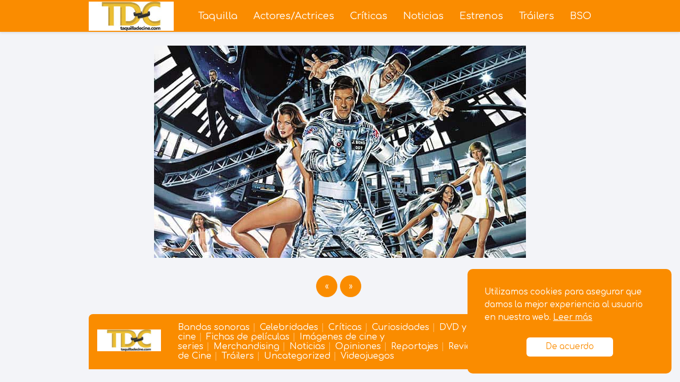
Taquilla (217, 16)
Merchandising (246, 346)
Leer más (572, 317)
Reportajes (414, 346)
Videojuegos (367, 356)
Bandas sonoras (214, 327)
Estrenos (481, 16)
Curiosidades (400, 327)
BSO (580, 16)
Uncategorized (297, 356)
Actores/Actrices (293, 16)
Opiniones (358, 346)
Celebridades (289, 327)
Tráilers (536, 16)
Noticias (423, 16)
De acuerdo (570, 346)
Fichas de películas (248, 337)
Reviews (465, 346)
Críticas (368, 16)
